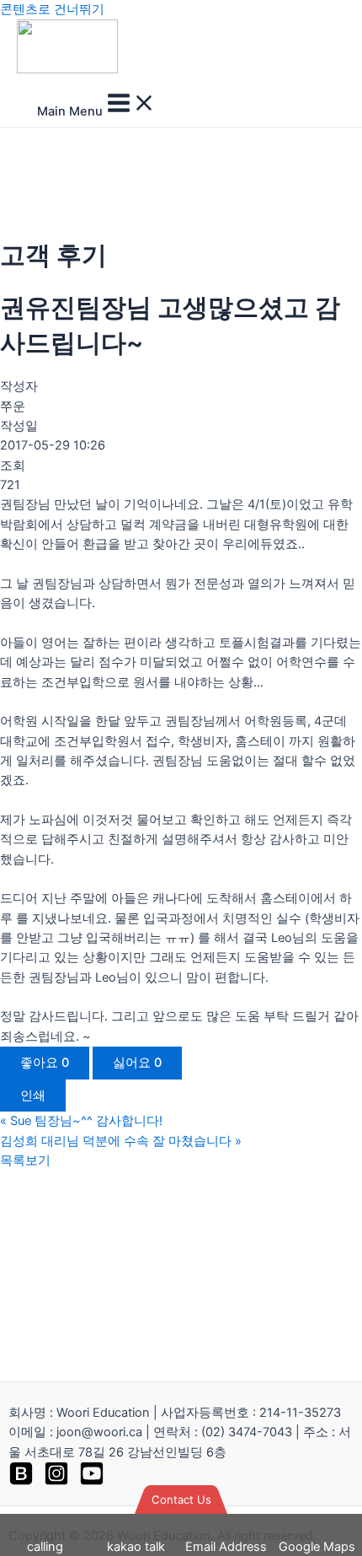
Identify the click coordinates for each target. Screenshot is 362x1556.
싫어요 (137, 1062)
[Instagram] (56, 1481)
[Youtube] (91, 1481)
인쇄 (32, 1095)
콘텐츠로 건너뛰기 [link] (52, 9)
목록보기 (25, 1160)
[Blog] (21, 1481)
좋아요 (44, 1062)
